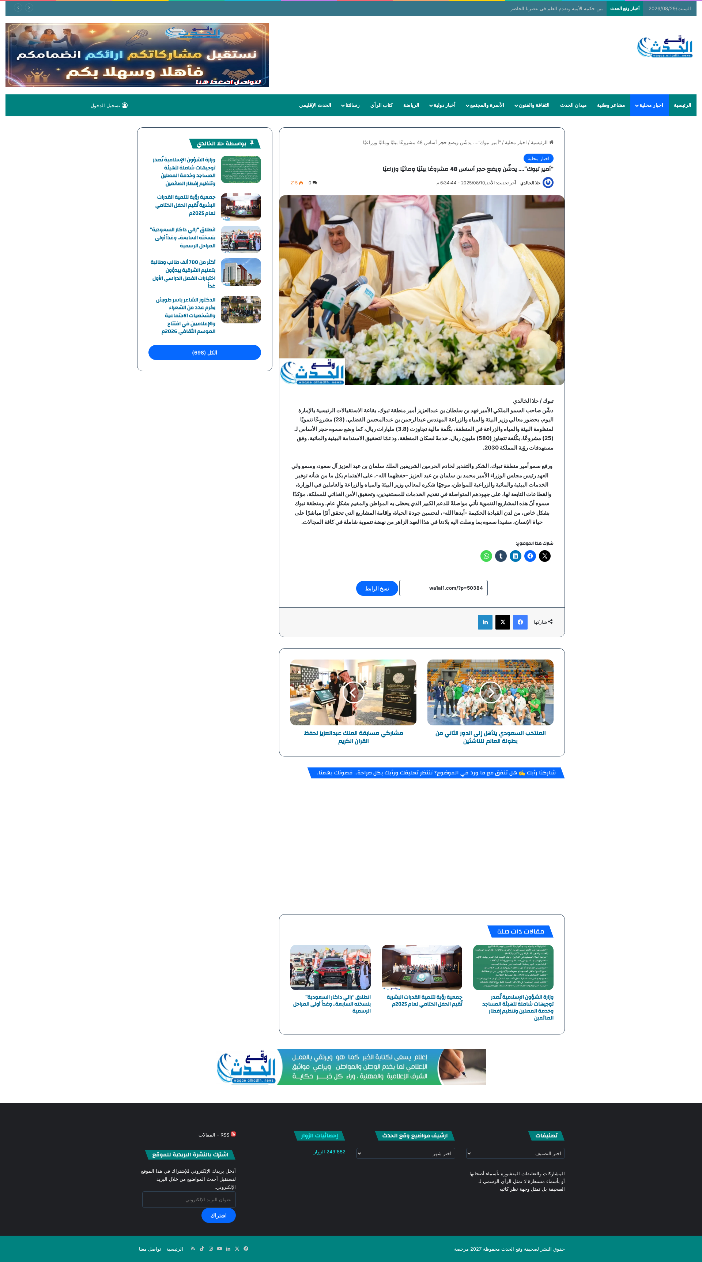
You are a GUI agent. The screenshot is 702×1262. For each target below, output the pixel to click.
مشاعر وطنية (611, 105)
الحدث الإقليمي (315, 105)
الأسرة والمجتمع (487, 105)
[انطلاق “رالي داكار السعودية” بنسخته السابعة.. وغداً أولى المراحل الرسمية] (330, 967)
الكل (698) (204, 352)
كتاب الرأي (381, 105)
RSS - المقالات (215, 1135)
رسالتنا (353, 105)
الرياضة (411, 105)
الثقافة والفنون (534, 105)
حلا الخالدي (530, 182)
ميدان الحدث (573, 105)
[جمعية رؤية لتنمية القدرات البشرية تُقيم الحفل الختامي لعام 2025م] (422, 967)
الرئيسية (682, 105)
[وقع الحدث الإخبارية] (665, 47)
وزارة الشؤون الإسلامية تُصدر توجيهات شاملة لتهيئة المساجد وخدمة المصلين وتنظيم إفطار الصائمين (518, 1007)
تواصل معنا (150, 1249)
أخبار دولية (445, 105)
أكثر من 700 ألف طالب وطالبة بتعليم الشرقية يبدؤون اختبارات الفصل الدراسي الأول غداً (183, 274)
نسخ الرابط (377, 588)
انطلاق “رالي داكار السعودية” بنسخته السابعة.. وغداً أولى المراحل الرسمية (332, 1004)
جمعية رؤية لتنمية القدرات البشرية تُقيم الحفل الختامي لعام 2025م (424, 1000)
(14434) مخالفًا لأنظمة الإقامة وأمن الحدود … (558, 8)
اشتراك (219, 1215)
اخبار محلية (651, 105)
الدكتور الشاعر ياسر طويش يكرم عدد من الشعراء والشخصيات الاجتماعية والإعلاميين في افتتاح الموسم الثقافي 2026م (185, 315)
